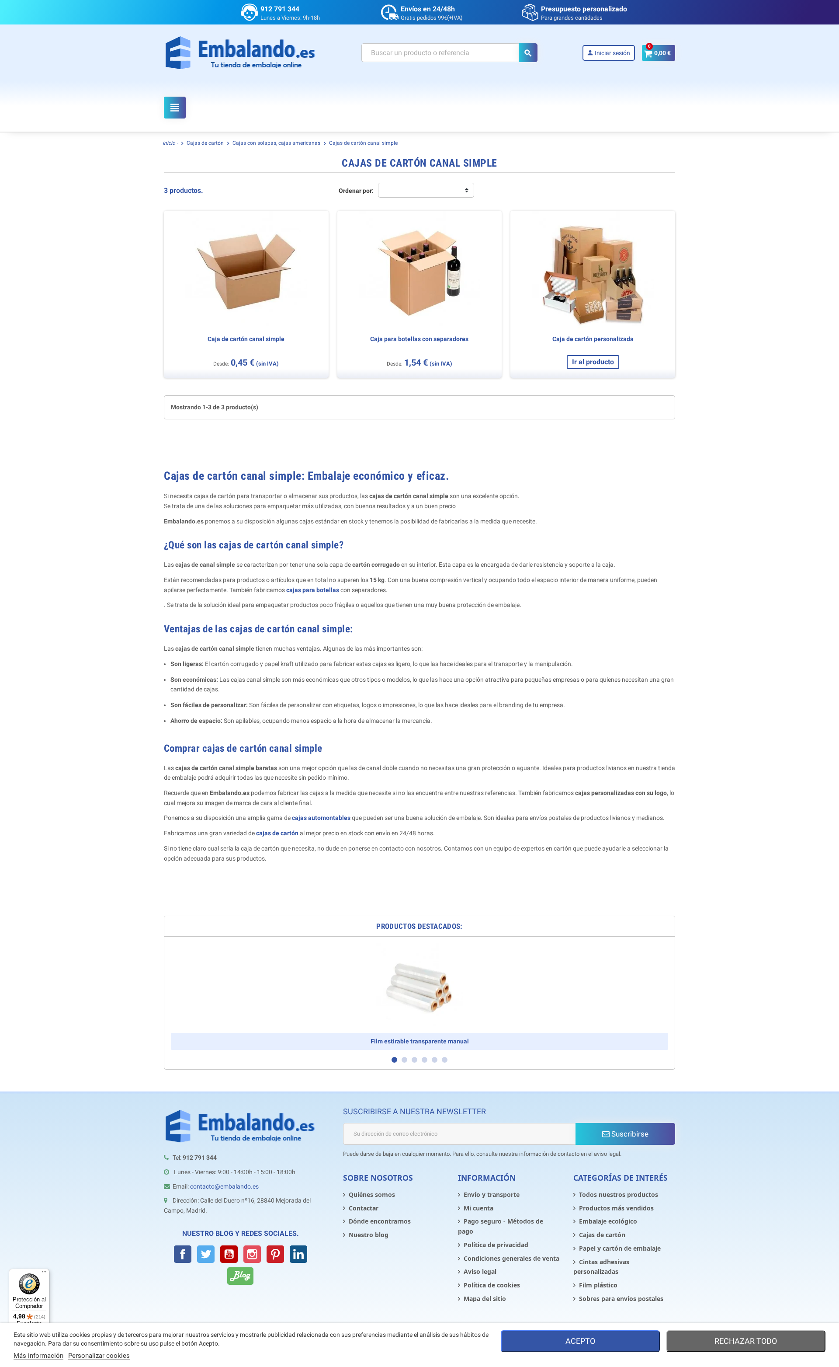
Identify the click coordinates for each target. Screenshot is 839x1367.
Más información (38, 1356)
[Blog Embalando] (240, 1276)
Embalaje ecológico (608, 1221)
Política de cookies (492, 1285)
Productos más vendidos (616, 1208)
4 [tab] (424, 1060)
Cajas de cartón (602, 1235)
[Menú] (44, 1274)
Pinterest (275, 1254)
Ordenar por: (356, 190)
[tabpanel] (419, 996)
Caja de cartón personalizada (593, 339)
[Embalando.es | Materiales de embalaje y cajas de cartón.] (240, 52)
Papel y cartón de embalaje (620, 1248)
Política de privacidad (496, 1245)
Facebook (182, 1254)
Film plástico (598, 1285)
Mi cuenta (478, 1208)
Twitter (206, 1254)
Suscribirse (629, 1134)
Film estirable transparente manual (420, 1041)
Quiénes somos (372, 1194)
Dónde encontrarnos (380, 1221)
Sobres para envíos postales (621, 1298)
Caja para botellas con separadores (419, 339)
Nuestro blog (368, 1235)
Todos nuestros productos (618, 1194)
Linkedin (298, 1254)
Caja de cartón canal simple (246, 339)
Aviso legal (480, 1271)
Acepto (580, 1341)
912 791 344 (279, 9)
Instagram (252, 1254)
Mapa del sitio (485, 1298)
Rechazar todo (745, 1341)
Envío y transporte (492, 1194)
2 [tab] (404, 1060)
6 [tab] (444, 1060)
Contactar (363, 1208)
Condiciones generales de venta (511, 1258)
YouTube (229, 1254)
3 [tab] (414, 1060)
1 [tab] (394, 1060)
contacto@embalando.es (224, 1186)
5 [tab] (434, 1060)
